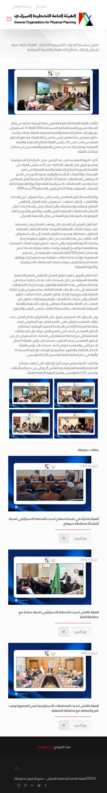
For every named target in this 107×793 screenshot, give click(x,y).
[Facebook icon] (45, 785)
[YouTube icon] (32, 785)
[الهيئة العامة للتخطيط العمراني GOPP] (53, 18)
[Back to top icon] (16, 768)
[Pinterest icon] (25, 785)
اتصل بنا (41, 6)
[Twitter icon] (39, 785)
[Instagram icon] (18, 785)
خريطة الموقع (22, 6)
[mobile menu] (9, 19)
